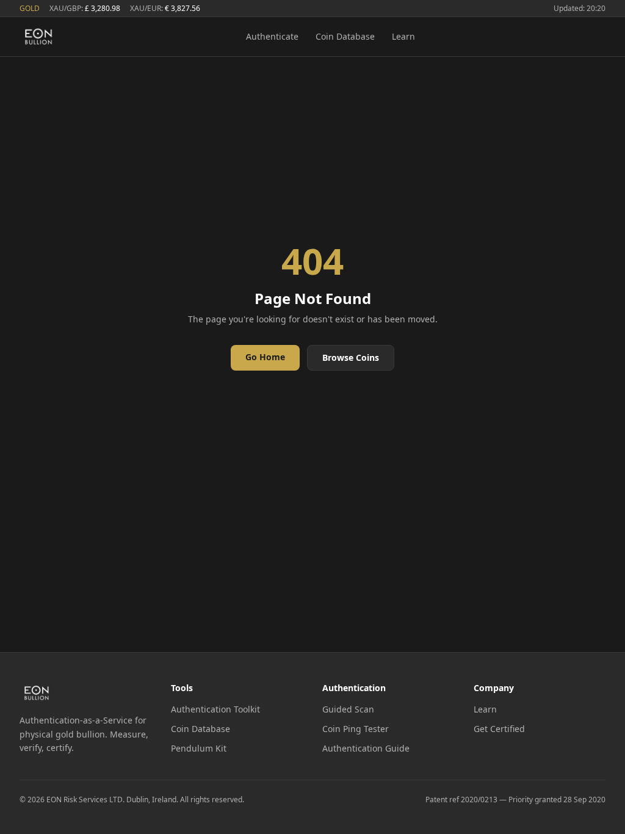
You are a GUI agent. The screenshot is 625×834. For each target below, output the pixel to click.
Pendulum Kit (198, 748)
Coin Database (345, 36)
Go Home (265, 357)
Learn (403, 36)
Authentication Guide (366, 748)
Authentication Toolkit (215, 709)
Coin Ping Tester (355, 728)
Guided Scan (348, 709)
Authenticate (272, 36)
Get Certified (499, 728)
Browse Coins (350, 357)
